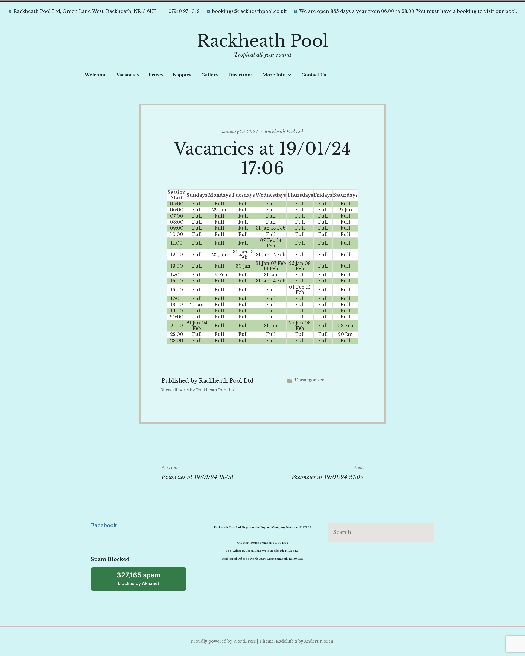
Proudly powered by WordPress (223, 641)
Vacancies (127, 74)
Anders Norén (318, 641)
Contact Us (313, 74)
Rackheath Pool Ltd (283, 131)
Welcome (96, 74)
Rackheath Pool (262, 41)
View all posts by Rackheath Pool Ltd (198, 390)
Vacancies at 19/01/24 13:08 (197, 473)
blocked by (139, 578)
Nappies (182, 74)
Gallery (209, 74)
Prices (156, 74)
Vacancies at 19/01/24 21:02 (327, 473)
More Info (274, 74)
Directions (240, 74)
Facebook (104, 525)
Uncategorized (310, 379)
